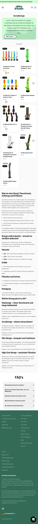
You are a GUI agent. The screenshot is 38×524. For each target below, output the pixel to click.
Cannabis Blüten (6, 415)
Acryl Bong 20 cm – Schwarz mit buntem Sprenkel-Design (26, 126)
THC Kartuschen (25, 428)
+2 (13, 72)
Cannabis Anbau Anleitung (9, 418)
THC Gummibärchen (26, 415)
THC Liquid (24, 421)
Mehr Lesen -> (10, 36)
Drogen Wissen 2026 (26, 443)
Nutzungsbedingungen (8, 467)
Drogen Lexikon (25, 434)
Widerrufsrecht (6, 461)
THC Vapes (24, 418)
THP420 (4, 421)
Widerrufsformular (7, 428)
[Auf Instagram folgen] (3, 508)
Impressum (5, 470)
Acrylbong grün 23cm (27, 153)
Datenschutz (5, 454)
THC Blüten (24, 424)
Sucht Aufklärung (25, 437)
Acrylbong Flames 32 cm (10, 124)
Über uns (23, 446)
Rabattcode (5, 424)
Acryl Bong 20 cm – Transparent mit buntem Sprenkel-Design (10, 154)
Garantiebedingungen (7, 457)
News (22, 440)
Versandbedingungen (7, 464)
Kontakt (4, 451)
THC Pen (23, 431)
